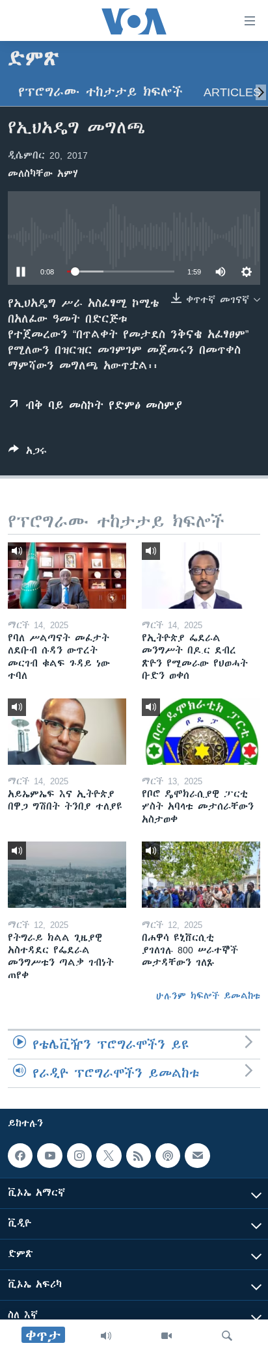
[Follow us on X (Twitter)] (108, 1155)
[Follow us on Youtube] (49, 1155)
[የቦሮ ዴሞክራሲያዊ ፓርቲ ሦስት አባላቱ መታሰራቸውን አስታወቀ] (201, 731)
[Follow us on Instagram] (79, 1155)
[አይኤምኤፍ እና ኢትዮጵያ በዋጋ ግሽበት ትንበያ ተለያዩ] (67, 731)
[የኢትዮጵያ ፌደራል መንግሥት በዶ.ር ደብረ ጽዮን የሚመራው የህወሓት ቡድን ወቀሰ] (201, 575)
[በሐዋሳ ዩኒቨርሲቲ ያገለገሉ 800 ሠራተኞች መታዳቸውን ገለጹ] (201, 875)
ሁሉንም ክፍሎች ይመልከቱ (208, 995)
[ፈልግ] (227, 1335)
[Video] (166, 1335)
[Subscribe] (197, 1155)
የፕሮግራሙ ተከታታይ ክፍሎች (100, 92)
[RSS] (138, 1155)
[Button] (27, 453)
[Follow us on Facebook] (20, 1155)
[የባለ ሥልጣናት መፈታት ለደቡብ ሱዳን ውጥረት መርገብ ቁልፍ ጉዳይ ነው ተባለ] (67, 575)
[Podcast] (167, 1155)
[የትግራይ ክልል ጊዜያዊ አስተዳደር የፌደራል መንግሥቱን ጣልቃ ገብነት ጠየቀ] (67, 875)
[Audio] (106, 1335)
